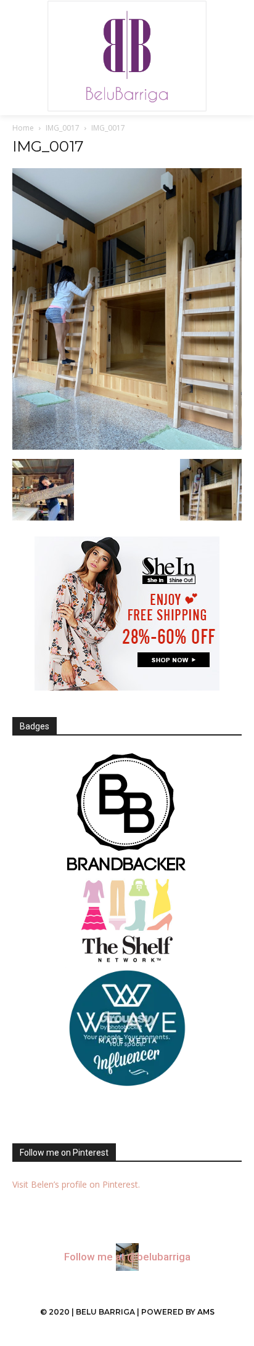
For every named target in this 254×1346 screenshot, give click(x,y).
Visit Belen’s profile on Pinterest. (76, 1184)
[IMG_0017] (127, 446)
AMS (206, 1311)
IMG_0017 (63, 128)
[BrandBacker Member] (127, 813)
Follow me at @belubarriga (127, 1257)
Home (23, 128)
